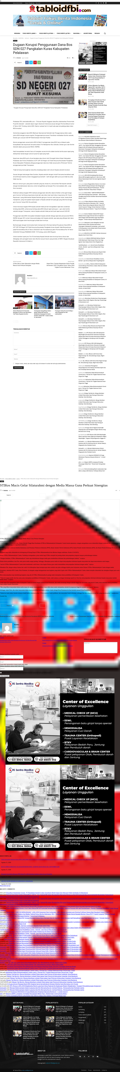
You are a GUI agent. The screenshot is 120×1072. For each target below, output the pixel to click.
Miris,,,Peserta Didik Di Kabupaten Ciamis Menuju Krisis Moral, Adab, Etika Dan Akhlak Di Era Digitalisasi (92, 265)
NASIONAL (21, 38)
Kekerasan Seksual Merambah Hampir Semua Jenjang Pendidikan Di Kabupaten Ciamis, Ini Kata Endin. (92, 272)
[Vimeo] (103, 3)
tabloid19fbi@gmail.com (53, 1063)
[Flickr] (88, 1056)
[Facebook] (96, 3)
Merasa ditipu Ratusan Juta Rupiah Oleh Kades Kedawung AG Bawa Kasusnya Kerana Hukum (92, 253)
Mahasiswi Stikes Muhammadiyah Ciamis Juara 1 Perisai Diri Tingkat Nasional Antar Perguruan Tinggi (92, 374)
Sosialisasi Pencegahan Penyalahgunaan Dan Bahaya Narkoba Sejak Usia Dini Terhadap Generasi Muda (92, 367)
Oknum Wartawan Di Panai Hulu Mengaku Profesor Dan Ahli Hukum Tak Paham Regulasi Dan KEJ (22, 312)
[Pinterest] (35, 62)
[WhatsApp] (39, 62)
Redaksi (19, 57)
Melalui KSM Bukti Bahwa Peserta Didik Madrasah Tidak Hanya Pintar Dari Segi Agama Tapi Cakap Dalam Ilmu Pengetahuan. (91, 240)
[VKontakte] (97, 1056)
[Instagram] (99, 3)
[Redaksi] (14, 58)
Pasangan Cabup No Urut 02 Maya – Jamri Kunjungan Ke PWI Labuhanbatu (64, 312)
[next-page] (17, 321)
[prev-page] (14, 321)
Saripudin (81, 305)
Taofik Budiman (82, 245)
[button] (105, 33)
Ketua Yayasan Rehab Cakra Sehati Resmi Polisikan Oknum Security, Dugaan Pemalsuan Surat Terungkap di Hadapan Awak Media (97, 116)
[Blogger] (80, 1056)
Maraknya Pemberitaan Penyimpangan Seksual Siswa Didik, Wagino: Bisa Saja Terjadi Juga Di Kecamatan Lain (92, 300)
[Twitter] (101, 3)
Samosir (27, 38)
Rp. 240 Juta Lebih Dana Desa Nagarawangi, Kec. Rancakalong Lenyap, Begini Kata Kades (91, 355)
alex (79, 462)
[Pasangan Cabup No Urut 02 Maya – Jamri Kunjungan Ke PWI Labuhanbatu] (64, 302)
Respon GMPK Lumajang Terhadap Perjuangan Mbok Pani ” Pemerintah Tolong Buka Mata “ (91, 464)
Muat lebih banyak (92, 125)
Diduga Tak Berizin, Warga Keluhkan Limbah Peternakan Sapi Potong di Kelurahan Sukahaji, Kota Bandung (91, 395)
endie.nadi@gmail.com (27, 1070)
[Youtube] (106, 3)
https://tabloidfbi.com (32, 278)
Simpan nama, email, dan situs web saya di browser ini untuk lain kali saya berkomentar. (40, 363)
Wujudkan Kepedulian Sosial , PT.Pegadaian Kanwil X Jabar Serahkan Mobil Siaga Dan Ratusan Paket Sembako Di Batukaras (92, 138)
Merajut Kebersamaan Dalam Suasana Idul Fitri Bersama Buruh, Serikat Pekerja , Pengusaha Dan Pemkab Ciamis (92, 443)
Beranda (15, 38)
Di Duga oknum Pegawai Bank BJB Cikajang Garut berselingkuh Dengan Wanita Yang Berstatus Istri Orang (92, 429)
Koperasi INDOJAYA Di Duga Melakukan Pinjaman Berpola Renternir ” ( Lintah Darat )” (91, 457)
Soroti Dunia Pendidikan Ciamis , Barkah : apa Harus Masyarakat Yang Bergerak (91, 247)
